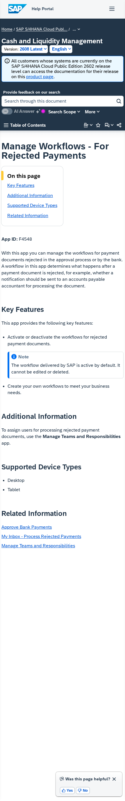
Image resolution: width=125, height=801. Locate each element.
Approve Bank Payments (26, 527)
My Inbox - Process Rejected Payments (41, 536)
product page (39, 76)
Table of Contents (25, 125)
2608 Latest (23, 49)
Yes (67, 790)
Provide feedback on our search (31, 92)
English (59, 49)
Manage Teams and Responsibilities (38, 545)
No (83, 790)
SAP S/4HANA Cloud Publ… (41, 29)
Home (6, 29)
